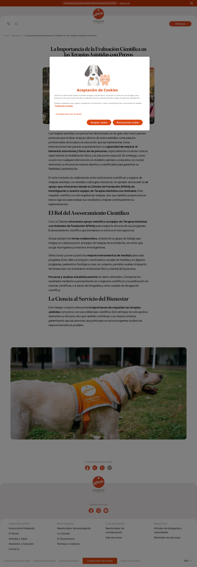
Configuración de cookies (69, 114)
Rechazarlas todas (128, 122)
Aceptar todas (99, 122)
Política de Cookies (64, 106)
